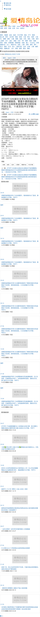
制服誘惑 (17, 43)
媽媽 (16, 39)
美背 (37, 39)
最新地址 (8, 5)
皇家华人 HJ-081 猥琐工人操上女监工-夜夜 (14, 489)
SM (23, 41)
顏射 (5, 46)
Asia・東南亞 (20, 28)
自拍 (10, 35)
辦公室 (2, 37)
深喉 (27, 44)
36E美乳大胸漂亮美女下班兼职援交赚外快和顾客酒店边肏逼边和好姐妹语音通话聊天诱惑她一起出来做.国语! (19, 608)
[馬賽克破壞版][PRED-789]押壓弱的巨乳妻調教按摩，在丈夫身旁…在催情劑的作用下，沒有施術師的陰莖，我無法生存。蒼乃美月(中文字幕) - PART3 (19, 378)
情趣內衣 (2, 44)
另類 (16, 48)
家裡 (20, 37)
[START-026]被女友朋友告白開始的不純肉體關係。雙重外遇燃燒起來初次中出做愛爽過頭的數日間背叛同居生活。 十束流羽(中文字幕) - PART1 (19, 170)
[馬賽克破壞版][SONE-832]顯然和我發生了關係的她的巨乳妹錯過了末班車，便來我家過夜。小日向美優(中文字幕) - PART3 (19, 308)
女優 (28, 46)
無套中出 (13, 44)
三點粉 (2, 41)
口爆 (23, 44)
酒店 (25, 35)
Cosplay (32, 43)
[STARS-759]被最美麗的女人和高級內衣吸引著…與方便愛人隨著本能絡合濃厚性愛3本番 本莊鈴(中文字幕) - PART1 (19, 427)
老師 (32, 37)
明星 (1, 48)
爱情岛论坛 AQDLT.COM (12, 54)
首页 (4, 58)
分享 (31, 114)
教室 (33, 35)
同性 (1, 43)
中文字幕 (20, 35)
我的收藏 (8, 9)
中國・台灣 (11, 28)
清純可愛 (19, 46)
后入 (8, 44)
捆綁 (26, 41)
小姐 (36, 37)
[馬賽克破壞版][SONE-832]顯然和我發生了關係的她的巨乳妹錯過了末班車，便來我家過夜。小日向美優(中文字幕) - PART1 (19, 353)
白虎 (24, 46)
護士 (27, 43)
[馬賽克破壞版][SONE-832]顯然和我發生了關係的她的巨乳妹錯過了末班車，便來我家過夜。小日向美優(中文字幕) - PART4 (19, 285)
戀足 (30, 41)
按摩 (20, 48)
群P (35, 44)
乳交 (1, 46)
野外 (6, 37)
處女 (11, 41)
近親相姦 (11, 43)
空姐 (37, 43)
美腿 (15, 41)
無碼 (1, 35)
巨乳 (25, 39)
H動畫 (6, 35)
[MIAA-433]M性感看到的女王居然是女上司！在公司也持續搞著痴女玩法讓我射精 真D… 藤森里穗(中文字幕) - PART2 (19, 469)
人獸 (32, 46)
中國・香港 (3, 28)
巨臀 (33, 39)
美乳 (29, 39)
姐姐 (21, 39)
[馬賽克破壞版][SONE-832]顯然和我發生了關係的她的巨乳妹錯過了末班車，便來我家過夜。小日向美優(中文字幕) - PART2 (19, 331)
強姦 (34, 41)
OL (1, 39)
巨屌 (19, 41)
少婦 (24, 37)
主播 (12, 39)
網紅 (8, 39)
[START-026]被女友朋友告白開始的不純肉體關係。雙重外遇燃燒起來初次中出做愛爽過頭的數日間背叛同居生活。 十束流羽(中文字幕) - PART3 (19, 177)
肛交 (9, 46)
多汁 (6, 41)
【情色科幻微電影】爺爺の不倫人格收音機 (14, 588)
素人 (13, 46)
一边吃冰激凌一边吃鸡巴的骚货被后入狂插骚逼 (15, 529)
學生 (28, 37)
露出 (24, 48)
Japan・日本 (12, 58)
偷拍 (14, 35)
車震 (16, 37)
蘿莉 (36, 46)
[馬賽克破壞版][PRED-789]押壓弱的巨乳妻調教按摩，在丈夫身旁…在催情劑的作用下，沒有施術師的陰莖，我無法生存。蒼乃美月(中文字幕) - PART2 (19, 403)
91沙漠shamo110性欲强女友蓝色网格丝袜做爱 (15, 548)
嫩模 (4, 39)
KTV (29, 35)
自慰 (19, 44)
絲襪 (23, 43)
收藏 (36, 114)
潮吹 (31, 44)
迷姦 (5, 43)
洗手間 (12, 37)
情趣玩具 (7, 48)
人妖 (12, 48)
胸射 (28, 48)
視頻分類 (8, 3)
